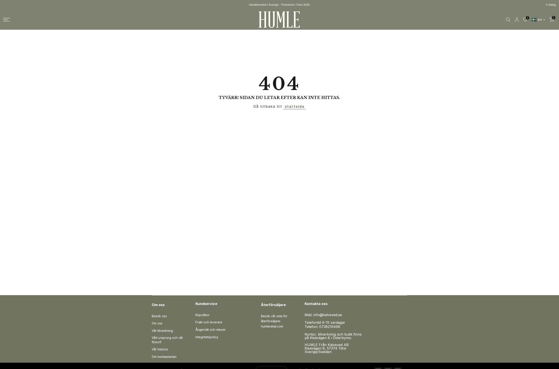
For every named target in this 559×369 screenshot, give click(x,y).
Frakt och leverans (208, 322)
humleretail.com (272, 326)
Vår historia (160, 349)
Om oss (157, 323)
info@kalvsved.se (327, 315)
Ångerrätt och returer (210, 329)
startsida (295, 106)
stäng (9, 4)
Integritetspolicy (206, 337)
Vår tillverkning (162, 331)
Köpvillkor (202, 315)
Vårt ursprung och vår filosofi (167, 340)
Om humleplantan (164, 357)
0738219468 (329, 326)
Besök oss (159, 316)
